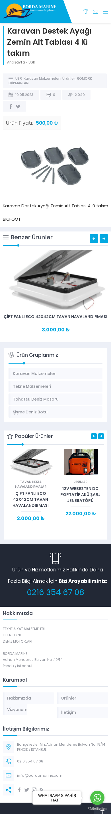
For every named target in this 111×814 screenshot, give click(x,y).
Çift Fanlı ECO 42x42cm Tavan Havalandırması (55, 316)
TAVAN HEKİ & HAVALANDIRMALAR (30, 484)
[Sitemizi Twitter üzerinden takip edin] (26, 790)
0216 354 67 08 (55, 592)
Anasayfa (16, 62)
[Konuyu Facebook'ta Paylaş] (11, 106)
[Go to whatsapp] (97, 798)
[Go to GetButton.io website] (97, 808)
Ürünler (68, 78)
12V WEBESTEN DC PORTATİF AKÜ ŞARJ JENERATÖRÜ (80, 494)
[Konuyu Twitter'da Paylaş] (18, 106)
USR (31, 62)
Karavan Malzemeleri (42, 78)
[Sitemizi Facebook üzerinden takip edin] (19, 790)
